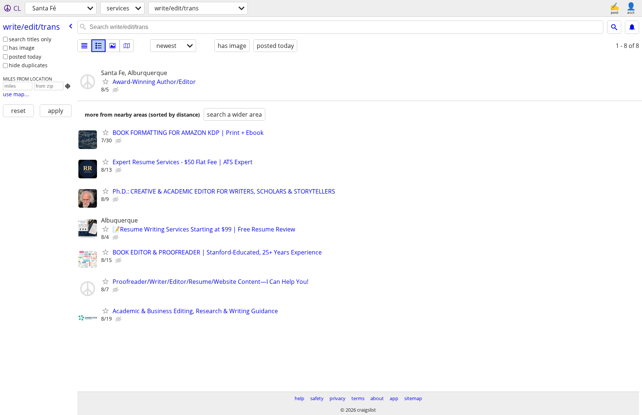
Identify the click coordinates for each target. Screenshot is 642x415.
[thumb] (98, 45)
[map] (127, 45)
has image (22, 47)
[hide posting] (116, 90)
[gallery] (113, 45)
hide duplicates (28, 65)
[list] (84, 45)
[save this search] (632, 27)
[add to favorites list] (105, 81)
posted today (25, 56)
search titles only (30, 39)
